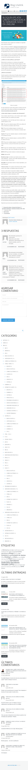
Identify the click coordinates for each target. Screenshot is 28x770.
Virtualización (8, 538)
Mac (6, 449)
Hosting (8, 395)
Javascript (7, 444)
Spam (24, 564)
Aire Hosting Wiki (12, 765)
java (12, 557)
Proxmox (9, 504)
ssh (14, 566)
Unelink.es (17, 11)
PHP (6, 465)
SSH (7, 507)
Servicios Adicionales (12, 402)
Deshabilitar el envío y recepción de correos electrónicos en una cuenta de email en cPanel (16, 671)
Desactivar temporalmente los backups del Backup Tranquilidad (17, 628)
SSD (12, 566)
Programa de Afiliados (12, 400)
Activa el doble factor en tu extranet (11, 579)
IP (5, 436)
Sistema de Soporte (11, 410)
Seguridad (7, 561)
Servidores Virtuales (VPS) (17, 208)
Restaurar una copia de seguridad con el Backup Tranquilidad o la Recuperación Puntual (18, 647)
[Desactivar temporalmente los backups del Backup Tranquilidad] (4, 628)
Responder (21, 246)
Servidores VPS (10, 408)
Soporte (11, 11)
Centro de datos (20, 550)
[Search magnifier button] (23, 330)
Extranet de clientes (19, 555)
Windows (9, 509)
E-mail (10, 555)
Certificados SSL (9, 358)
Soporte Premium (11, 413)
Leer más (4, 586)
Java (6, 442)
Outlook (5, 559)
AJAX (6, 348)
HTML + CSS (7, 434)
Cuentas (8, 374)
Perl (6, 462)
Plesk (6, 468)
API (5, 353)
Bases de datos (8, 356)
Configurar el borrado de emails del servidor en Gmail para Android (15, 746)
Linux (6, 447)
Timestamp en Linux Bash (12, 684)
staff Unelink (6, 211)
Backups (8, 366)
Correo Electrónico (11, 371)
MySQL (6, 457)
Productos (9, 397)
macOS (20, 557)
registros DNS (20, 559)
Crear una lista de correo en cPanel (15, 696)
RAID (17, 559)
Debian (17, 553)
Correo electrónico (10, 361)
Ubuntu (19, 566)
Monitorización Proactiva (11, 455)
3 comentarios (7, 213)
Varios (4, 342)
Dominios (7, 384)
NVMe (2, 559)
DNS (7, 376)
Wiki (24, 208)
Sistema (8, 382)
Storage (16, 566)
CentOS (15, 550)
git (3, 557)
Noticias (5, 340)
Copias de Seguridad (12, 551)
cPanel (8, 494)
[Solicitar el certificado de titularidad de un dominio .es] (4, 594)
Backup (5, 550)
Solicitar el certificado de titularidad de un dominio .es (16, 594)
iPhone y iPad (8, 439)
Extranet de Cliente (20, 191)
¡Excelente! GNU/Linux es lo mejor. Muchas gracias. (12, 728)
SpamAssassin (8, 566)
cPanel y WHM (8, 363)
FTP (7, 431)
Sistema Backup (8, 530)
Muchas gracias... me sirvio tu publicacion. (10, 740)
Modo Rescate (8, 452)
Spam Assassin (3, 566)
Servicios (9, 379)
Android (7, 350)
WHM (22, 566)
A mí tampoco (4, 752)
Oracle (6, 460)
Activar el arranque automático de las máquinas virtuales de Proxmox (16, 734)
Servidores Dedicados (6, 208)
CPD (14, 553)
